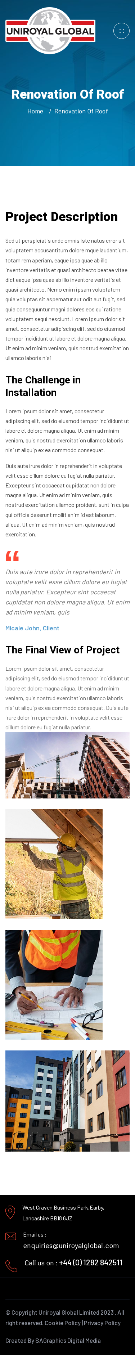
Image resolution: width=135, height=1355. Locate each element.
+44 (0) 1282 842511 (90, 1262)
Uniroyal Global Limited (69, 1312)
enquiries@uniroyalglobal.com (71, 1245)
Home (36, 111)
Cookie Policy (63, 1322)
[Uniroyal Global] (50, 30)
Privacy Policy (102, 1322)
